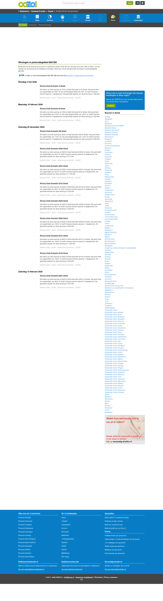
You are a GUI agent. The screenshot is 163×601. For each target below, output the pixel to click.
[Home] (27, 4)
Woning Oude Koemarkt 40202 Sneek (54, 201)
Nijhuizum (108, 234)
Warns (107, 394)
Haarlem (65, 542)
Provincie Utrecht (24, 549)
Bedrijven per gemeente (113, 550)
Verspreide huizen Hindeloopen (116, 337)
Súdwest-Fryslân (38, 11)
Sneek (50, 11)
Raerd (107, 268)
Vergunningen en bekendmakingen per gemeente (122, 539)
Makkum (108, 228)
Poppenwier (109, 265)
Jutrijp (107, 205)
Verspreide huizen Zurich (113, 388)
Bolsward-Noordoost (112, 130)
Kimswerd (108, 208)
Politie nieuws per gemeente (115, 546)
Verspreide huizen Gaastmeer (115, 328)
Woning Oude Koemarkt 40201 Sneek (54, 166)
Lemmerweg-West (111, 219)
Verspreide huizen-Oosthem (114, 392)
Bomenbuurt (109, 137)
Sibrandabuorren (111, 281)
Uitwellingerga (110, 308)
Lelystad (64, 521)
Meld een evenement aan (114, 524)
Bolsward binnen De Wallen (114, 126)
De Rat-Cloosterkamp (112, 146)
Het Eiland (108, 183)
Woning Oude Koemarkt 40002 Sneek (54, 218)
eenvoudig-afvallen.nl (122, 441)
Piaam (107, 261)
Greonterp (108, 170)
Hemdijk (107, 179)
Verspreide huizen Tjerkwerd (115, 379)
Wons (107, 403)
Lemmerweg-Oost (111, 217)
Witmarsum (109, 399)
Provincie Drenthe (24, 517)
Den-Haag (65, 556)
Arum (107, 121)
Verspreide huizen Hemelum (115, 334)
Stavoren (108, 294)
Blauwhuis (108, 123)
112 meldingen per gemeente (115, 542)
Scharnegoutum (110, 274)
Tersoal (107, 297)
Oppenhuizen (109, 252)
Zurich (107, 410)
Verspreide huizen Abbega (114, 312)
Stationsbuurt (109, 292)
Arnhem (64, 528)
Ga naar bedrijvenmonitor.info (72, 569)
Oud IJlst (108, 254)
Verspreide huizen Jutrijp (113, 343)
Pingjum (107, 263)
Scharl (107, 272)
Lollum (107, 223)
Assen (64, 517)
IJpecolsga (108, 199)
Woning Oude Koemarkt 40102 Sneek (54, 253)
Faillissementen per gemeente (115, 535)
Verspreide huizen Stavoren (114, 374)
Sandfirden (108, 270)
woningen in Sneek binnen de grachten (79, 75)
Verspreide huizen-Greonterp (115, 390)
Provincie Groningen (25, 532)
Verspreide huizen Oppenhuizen (116, 361)
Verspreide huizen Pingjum (114, 368)
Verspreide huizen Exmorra (114, 321)
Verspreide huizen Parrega (114, 365)
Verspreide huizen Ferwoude (115, 323)
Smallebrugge (110, 283)
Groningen (65, 532)
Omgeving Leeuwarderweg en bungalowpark (120, 248)
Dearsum (108, 148)
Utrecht (64, 549)
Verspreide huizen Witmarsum (115, 381)
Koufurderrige (109, 214)
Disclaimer (99, 577)
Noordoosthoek (110, 243)
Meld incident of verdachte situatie (117, 517)
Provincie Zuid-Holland (26, 556)
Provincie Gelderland (25, 528)
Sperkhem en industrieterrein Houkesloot (119, 288)
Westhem (108, 397)
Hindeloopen (109, 190)
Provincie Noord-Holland (26, 542)
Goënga (107, 168)
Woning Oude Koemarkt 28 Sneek (52, 108)
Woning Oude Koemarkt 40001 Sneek (54, 275)
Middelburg (65, 553)
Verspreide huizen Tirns (113, 377)
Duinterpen (109, 152)
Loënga (107, 221)
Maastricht (65, 535)
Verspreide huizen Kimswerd (115, 345)
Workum (108, 405)
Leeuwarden (66, 524)
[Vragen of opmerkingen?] (142, 3)
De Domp (108, 143)
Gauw (107, 165)
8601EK (78, 98)
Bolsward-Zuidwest (111, 134)
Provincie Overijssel (25, 546)
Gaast (107, 161)
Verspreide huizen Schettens (115, 372)
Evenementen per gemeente (115, 553)
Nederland (24, 11)
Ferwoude (108, 157)
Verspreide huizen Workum (114, 385)
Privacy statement (111, 577)
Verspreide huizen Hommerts (115, 339)
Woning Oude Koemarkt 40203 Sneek (54, 148)
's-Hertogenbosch (68, 539)
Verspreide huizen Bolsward (114, 317)
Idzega (107, 197)
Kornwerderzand (110, 210)
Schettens (108, 277)
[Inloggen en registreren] (137, 3)
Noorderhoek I (110, 239)
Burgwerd (108, 139)
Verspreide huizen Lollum (114, 352)
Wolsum (107, 401)
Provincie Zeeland (24, 553)
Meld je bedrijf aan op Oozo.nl (115, 528)
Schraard (108, 279)
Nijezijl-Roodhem (111, 232)
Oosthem (108, 250)
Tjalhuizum (108, 303)
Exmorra (108, 154)
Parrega (107, 259)
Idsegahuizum (110, 194)
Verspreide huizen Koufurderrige (116, 350)
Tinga (107, 299)
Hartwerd (108, 172)
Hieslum (107, 188)
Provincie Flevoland (25, 521)
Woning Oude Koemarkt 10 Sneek (52, 86)
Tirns (106, 301)
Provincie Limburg (24, 535)
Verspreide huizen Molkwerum (115, 357)
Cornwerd (108, 141)
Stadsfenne (109, 290)
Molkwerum (109, 230)
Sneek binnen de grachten (65, 98)
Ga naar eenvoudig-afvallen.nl (115, 569)
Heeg (107, 174)
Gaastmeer (109, 163)
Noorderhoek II (110, 241)
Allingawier (108, 119)
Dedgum (108, 150)
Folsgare (108, 159)
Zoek (130, 3)
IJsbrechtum (109, 201)
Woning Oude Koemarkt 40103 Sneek (54, 183)
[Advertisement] (59, 311)
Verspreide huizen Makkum (114, 354)
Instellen (111, 106)
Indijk (106, 203)
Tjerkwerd (108, 305)
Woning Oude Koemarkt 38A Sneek (53, 131)
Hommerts (108, 192)
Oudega (107, 257)
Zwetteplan (109, 412)
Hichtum (108, 185)
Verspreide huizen (111, 310)
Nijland (107, 237)
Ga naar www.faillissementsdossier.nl (31, 569)
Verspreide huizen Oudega (114, 363)
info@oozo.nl (69, 577)
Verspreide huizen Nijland (114, 359)
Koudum (108, 212)
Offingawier (109, 245)
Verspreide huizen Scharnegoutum (117, 370)
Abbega (107, 117)
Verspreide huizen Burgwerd (115, 319)
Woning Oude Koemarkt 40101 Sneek (54, 235)
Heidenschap (109, 177)
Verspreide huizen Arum (113, 314)
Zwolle (64, 546)
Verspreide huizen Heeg (113, 332)
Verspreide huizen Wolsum (114, 383)
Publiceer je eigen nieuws (114, 521)
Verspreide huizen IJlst (113, 341)
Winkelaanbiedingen (45, 25)
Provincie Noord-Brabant (27, 539)
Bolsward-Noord (110, 128)
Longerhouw (109, 225)
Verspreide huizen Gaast (113, 325)
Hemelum (108, 181)
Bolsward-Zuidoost (111, 132)
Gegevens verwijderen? (84, 577)
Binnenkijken (23, 25)
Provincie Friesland (25, 524)
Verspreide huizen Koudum (114, 348)
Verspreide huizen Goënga (114, 330)
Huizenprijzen (32, 25)
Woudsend (108, 408)
